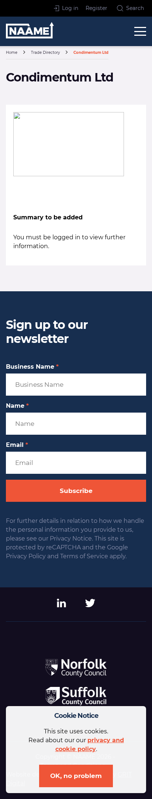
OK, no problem (76, 775)
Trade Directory (45, 52)
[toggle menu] (140, 31)
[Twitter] (90, 605)
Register (96, 8)
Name (17, 406)
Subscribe (76, 490)
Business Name (32, 367)
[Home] (30, 31)
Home (11, 52)
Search (135, 8)
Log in (70, 8)
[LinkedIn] (61, 605)
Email (17, 445)
